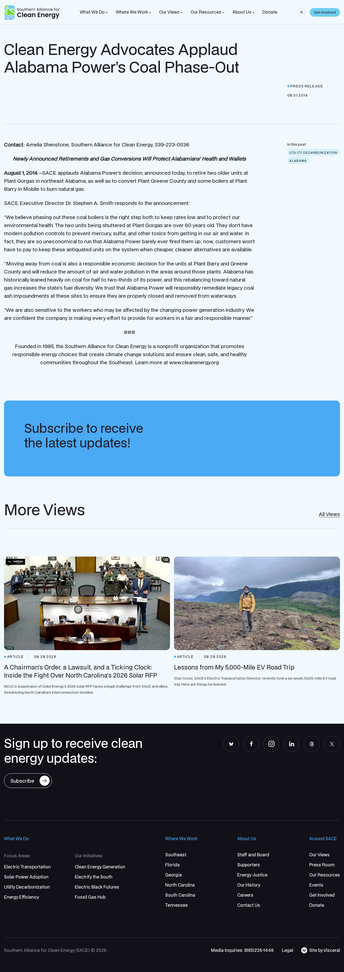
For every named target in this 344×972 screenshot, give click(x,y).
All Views (329, 514)
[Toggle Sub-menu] (107, 12)
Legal (287, 950)
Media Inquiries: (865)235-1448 (242, 950)
